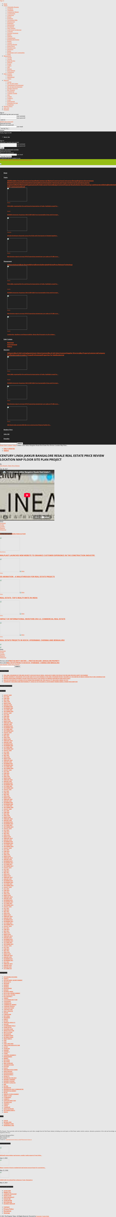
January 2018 (8, 859)
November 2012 (8, 960)
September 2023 (8, 749)
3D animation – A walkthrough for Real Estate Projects (27, 576)
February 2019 (8, 838)
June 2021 (6, 793)
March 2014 (7, 934)
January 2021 (8, 801)
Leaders (9, 96)
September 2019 (8, 827)
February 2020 (8, 819)
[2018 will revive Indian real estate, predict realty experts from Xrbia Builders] (4, 1152)
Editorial (9, 62)
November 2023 (8, 745)
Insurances (10, 49)
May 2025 (6, 718)
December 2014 (8, 920)
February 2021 (8, 799)
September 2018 (8, 846)
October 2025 (8, 710)
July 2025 (6, 714)
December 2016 (8, 880)
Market (9, 35)
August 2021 (8, 789)
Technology (10, 72)
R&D (5, 1084)
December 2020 (8, 802)
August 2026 (8, 695)
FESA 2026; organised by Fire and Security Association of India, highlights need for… (32, 206)
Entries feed (8, 1122)
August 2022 (8, 770)
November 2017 (8, 863)
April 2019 (7, 835)
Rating (9, 51)
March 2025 (7, 721)
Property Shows (9, 1081)
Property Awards (9, 1079)
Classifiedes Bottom (10, 1000)
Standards (7, 1097)
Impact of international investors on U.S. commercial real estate (32, 619)
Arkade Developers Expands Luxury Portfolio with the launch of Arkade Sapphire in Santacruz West (37, 678)
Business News (8, 106)
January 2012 (8, 965)
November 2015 (8, 902)
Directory (6, 80)
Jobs (8, 67)
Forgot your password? (6, 121)
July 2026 (6, 697)
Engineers (10, 18)
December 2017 (8, 861)
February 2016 (8, 897)
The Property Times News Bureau (10, 465)
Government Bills (12, 20)
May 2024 (6, 736)
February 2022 (8, 780)
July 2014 (6, 928)
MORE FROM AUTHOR (19, 534)
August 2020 (8, 809)
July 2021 (6, 791)
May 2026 (6, 700)
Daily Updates (8, 74)
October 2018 (8, 845)
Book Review (11, 61)
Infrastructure (11, 22)
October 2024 (8, 729)
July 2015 (6, 908)
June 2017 (6, 871)
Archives (6, 983)
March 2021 (7, 797)
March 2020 (7, 817)
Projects (6, 1076)
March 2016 (7, 895)
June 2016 (6, 890)
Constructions (11, 13)
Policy (6, 1068)
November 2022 (8, 765)
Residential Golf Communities (16, 52)
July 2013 (6, 947)
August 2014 (8, 926)
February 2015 (8, 916)
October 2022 (8, 767)
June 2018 (6, 851)
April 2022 (7, 776)
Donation (6, 109)
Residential (10, 105)
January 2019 (8, 840)
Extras (6, 1021)
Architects (10, 8)
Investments (10, 26)
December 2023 (8, 744)
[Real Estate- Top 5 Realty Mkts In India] (12, 592)
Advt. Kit (6, 108)
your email (20, 126)
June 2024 (6, 734)
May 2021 (6, 794)
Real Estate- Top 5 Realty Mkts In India (18, 598)
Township (7, 1107)
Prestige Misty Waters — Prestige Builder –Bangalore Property (34, 661)
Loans (9, 100)
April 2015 (7, 913)
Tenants (6, 1104)
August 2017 (8, 867)
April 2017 (7, 874)
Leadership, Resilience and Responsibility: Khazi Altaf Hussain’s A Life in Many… (31, 334)
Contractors (10, 15)
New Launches (8, 1063)
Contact (7, 1207)
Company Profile (12, 93)
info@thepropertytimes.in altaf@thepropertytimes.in (19, 1139)
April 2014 (7, 933)
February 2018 (8, 858)
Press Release (11, 70)
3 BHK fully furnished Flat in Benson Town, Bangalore (16, 1180)
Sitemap (7, 1213)
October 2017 (8, 864)
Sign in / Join (7, 137)
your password (21, 118)
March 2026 (7, 703)
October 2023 (8, 747)
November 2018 (8, 843)
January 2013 (8, 957)
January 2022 (8, 781)
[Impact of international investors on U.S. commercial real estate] (12, 613)
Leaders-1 (10, 98)
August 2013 (8, 946)
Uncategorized (9, 1109)
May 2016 (6, 892)
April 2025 (7, 719)
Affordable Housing (13, 7)
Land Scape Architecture (14, 30)
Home (5, 4)
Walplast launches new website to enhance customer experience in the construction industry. (47, 555)
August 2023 (8, 750)
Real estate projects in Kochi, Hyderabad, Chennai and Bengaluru (32, 640)
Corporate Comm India (42, 1216)
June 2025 (6, 716)
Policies (9, 69)
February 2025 (8, 723)
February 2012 (8, 963)
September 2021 (8, 788)
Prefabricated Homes (13, 39)
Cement (9, 43)
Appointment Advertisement (15, 85)
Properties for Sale (12, 103)
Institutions (10, 23)
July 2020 (6, 810)
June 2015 (6, 910)
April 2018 (7, 854)
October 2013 (8, 942)
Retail (9, 54)
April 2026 (7, 701)
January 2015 (8, 918)
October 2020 (8, 806)
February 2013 (8, 955)
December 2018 (8, 841)
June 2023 (6, 753)
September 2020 (8, 807)
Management (7, 56)
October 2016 (8, 884)
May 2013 (6, 950)
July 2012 (6, 962)
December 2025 (8, 706)
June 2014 (6, 929)
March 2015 (7, 915)
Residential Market (10, 1091)
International (10, 25)
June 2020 (6, 812)
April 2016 (7, 893)
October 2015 (8, 903)
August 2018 (8, 848)
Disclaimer (7, 1211)
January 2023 (8, 762)
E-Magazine (7, 1014)
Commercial (10, 92)
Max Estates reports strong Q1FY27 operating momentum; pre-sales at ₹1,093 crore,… (33, 256)
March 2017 (7, 876)
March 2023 (7, 758)
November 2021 (8, 784)
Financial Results (12, 44)
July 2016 (6, 889)
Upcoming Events (9, 1110)
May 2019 (6, 833)
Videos (9, 78)
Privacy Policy (9, 1209)
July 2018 (6, 850)
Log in (6, 1120)
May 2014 (6, 931)
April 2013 (7, 952)
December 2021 (8, 783)
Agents (9, 82)
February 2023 (8, 760)
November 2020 (8, 804)
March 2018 (7, 856)
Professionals (11, 101)
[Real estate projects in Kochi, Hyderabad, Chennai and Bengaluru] (12, 635)
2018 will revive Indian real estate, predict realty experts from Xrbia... (21, 1155)
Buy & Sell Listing (12, 83)
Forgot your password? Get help (9, 149)
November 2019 (8, 823)
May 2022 (6, 775)
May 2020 (6, 814)
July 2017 (6, 869)
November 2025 (8, 708)
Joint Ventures (11, 28)
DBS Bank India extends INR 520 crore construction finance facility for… (29, 425)
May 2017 (6, 872)
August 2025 (8, 713)
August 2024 (8, 732)
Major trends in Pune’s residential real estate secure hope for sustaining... (23, 1167)
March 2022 (7, 778)
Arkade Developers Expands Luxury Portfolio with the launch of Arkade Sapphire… (32, 235)
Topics (5, 5)
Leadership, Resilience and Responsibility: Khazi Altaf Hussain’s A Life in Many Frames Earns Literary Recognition (40, 682)
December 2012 (8, 959)
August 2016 (8, 887)
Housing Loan (11, 48)
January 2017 (8, 879)
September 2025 (8, 711)
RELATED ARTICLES (6, 534)
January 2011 (8, 967)
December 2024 (8, 726)
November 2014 (8, 921)
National (9, 36)
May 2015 (6, 911)
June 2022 (6, 773)
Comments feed (9, 1124)
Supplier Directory (12, 88)
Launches (10, 31)
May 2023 (6, 755)
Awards (9, 57)
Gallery (9, 65)
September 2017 (8, 866)
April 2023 (7, 757)
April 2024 (7, 737)
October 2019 (8, 825)
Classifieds (10, 10)
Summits (6, 1099)
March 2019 (7, 836)
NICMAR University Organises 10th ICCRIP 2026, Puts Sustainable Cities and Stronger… (33, 214)
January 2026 (8, 705)
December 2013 (8, 939)
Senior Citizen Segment (11, 1094)
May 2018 (6, 853)
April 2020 (7, 815)
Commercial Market (13, 12)
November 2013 (8, 941)
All (8, 181)
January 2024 (8, 742)
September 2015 (8, 905)
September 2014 (8, 924)
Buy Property (11, 90)
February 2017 (8, 877)
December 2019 (8, 822)
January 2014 (8, 937)
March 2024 (7, 739)
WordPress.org (9, 1125)
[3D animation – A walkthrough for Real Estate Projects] (12, 571)
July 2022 (6, 771)
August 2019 (8, 828)
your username (21, 116)
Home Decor (11, 46)
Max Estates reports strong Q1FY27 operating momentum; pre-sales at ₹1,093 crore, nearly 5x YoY (36, 680)
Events (9, 64)
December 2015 (8, 900)
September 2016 (8, 885)
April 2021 (7, 796)
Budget (9, 41)
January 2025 (8, 724)
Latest (6, 1047)
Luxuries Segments (12, 33)
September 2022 (8, 768)
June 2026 (6, 698)
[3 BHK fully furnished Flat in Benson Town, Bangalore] (4, 1177)
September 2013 (8, 944)
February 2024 (8, 740)
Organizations (11, 38)
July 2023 (6, 752)
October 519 (8, 968)
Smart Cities (8, 1096)
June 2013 (6, 949)
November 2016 (8, 882)
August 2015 (8, 906)
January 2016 (8, 898)
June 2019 (6, 832)
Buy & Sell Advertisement (14, 87)
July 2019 (6, 830)
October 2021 (8, 786)
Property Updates (9, 1083)
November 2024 (8, 727)
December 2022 (8, 763)
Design (9, 17)
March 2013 (7, 954)
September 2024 (8, 731)
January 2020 (8, 820)
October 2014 (8, 923)
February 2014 (8, 936)
